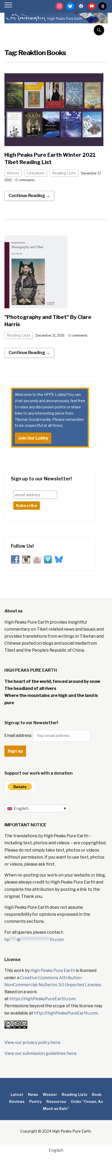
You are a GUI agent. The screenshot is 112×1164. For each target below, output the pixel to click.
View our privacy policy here (32, 1042)
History (13, 173)
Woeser (50, 1094)
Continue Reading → (29, 195)
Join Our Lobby (33, 438)
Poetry (35, 1101)
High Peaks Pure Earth (52, 970)
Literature (36, 173)
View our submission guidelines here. (40, 1053)
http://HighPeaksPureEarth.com (66, 1013)
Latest (17, 1094)
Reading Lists (64, 173)
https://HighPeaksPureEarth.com (42, 998)
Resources (56, 1101)
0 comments (24, 180)
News (33, 1094)
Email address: (18, 735)
